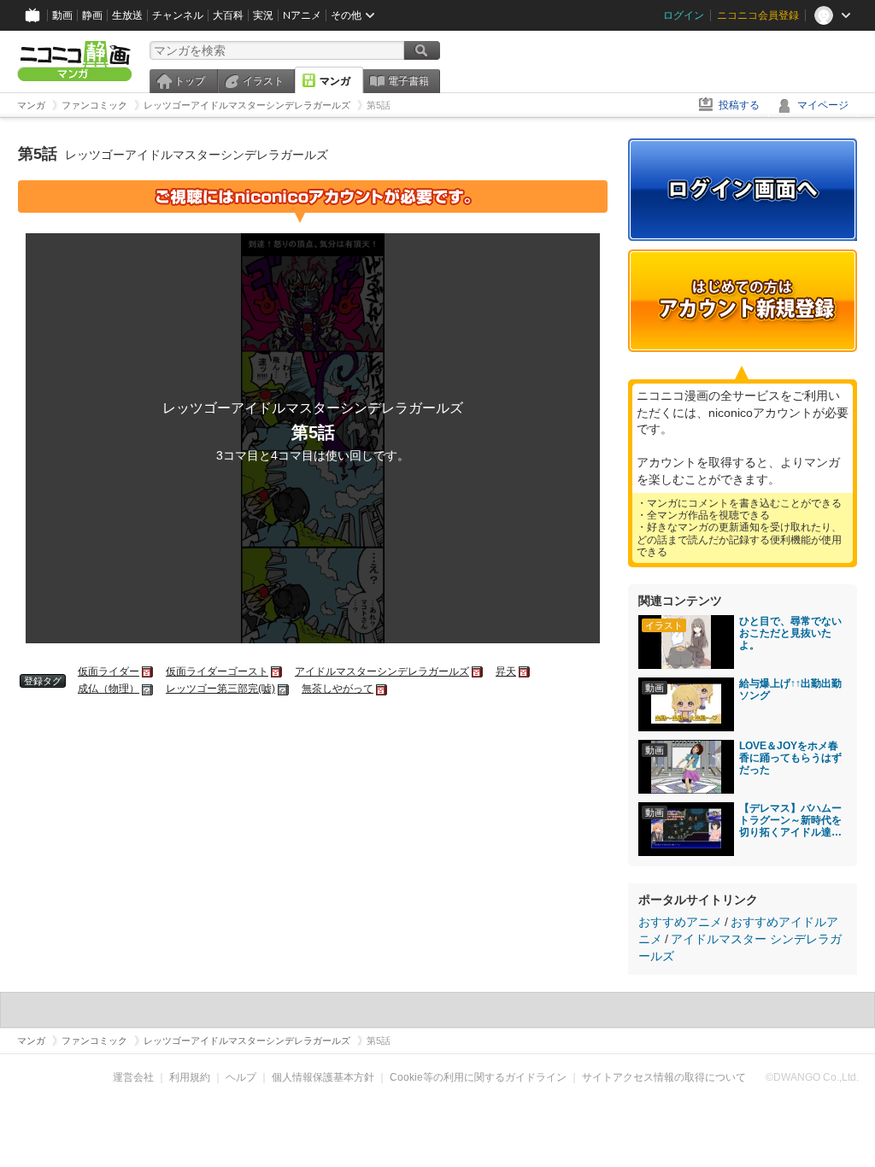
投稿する (739, 105)
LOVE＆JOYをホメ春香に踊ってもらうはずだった (790, 758)
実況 (263, 15)
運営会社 (133, 1077)
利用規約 (189, 1077)
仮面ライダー (108, 671)
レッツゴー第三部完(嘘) (220, 689)
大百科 (228, 15)
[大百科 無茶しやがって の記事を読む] (382, 689)
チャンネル (177, 15)
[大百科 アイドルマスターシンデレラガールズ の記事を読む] (478, 671)
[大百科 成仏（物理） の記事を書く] (148, 689)
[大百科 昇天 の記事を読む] (525, 671)
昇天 (506, 671)
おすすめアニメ (680, 922)
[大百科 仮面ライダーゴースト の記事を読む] (277, 671)
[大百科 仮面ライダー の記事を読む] (148, 671)
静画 (92, 15)
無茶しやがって (337, 689)
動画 (62, 15)
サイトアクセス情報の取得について (664, 1077)
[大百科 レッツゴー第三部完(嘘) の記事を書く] (284, 689)
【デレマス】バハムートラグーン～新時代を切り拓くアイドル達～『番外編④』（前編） (790, 820)
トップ (189, 81)
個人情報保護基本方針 (323, 1077)
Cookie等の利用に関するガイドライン (478, 1077)
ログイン (683, 15)
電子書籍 (408, 81)
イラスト (263, 81)
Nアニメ (302, 15)
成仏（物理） (108, 689)
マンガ (335, 81)
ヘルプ (241, 1077)
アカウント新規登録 (742, 300)
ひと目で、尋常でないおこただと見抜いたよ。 (790, 633)
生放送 (127, 15)
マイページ (823, 105)
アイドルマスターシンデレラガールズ (382, 671)
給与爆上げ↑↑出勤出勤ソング (790, 689)
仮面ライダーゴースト (217, 671)
